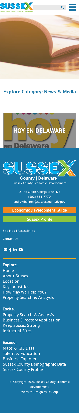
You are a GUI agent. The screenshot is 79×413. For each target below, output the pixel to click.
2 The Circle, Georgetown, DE (39, 191)
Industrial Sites (17, 331)
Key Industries (16, 286)
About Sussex (15, 276)
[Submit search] (62, 7)
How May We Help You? (24, 292)
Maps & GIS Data (19, 348)
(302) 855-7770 (39, 196)
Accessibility (26, 230)
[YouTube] (21, 250)
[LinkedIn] (15, 250)
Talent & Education (21, 353)
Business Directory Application (32, 320)
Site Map (9, 230)
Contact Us (10, 239)
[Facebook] (10, 250)
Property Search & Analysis (28, 297)
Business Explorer (19, 359)
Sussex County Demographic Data (34, 364)
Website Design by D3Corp (39, 392)
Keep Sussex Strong (21, 325)
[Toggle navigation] (72, 7)
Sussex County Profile (23, 369)
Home (8, 270)
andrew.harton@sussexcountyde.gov (39, 201)
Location (11, 281)
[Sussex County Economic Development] (16, 7)
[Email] (5, 250)
